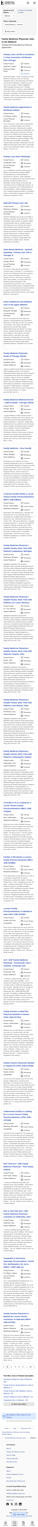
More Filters (11, 31)
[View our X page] (12, 1504)
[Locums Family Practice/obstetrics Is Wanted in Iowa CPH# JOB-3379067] (19, 930)
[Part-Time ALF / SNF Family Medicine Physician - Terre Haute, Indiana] (19, 1183)
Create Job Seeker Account (15, 1452)
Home (7, 1428)
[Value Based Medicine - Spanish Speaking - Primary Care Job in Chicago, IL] (19, 271)
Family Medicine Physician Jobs (15, 1438)
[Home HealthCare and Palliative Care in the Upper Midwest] (19, 323)
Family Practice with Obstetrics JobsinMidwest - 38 (17, 1392)
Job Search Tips (11, 1462)
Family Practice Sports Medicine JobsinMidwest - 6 (18, 1386)
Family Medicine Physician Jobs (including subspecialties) (16, 1433)
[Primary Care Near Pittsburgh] (19, 175)
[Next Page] (34, 1367)
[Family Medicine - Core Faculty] (19, 467)
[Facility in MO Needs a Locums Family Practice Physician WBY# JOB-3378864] (19, 879)
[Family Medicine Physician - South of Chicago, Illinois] (19, 372)
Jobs (14, 1428)
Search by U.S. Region (8, 11)
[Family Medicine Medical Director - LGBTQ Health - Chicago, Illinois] (19, 420)
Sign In (8, 1448)
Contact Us (10, 1500)
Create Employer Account (14, 1474)
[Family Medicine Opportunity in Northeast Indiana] (19, 128)
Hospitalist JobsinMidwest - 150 (15, 1400)
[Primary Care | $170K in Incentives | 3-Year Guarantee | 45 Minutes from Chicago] (19, 76)
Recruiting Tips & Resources (15, 1481)
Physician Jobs (26, 1428)
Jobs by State (10, 1455)
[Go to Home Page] (8, 3)
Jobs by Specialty (12, 1458)
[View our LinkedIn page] (20, 1504)
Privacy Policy (27, 1516)
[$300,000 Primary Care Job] (19, 222)
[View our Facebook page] (7, 1504)
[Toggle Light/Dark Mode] (28, 3)
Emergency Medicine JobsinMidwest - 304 (18, 1380)
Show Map (21, 1514)
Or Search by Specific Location (25, 11)
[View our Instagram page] (16, 1504)
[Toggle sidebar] (34, 3)
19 (30, 1367)
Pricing (8, 1477)
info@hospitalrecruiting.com (15, 1493)
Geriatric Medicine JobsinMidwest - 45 (18, 1397)
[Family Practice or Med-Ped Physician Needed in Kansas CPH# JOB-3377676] (19, 1033)
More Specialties (20, 1404)
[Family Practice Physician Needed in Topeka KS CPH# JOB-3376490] (19, 1083)
